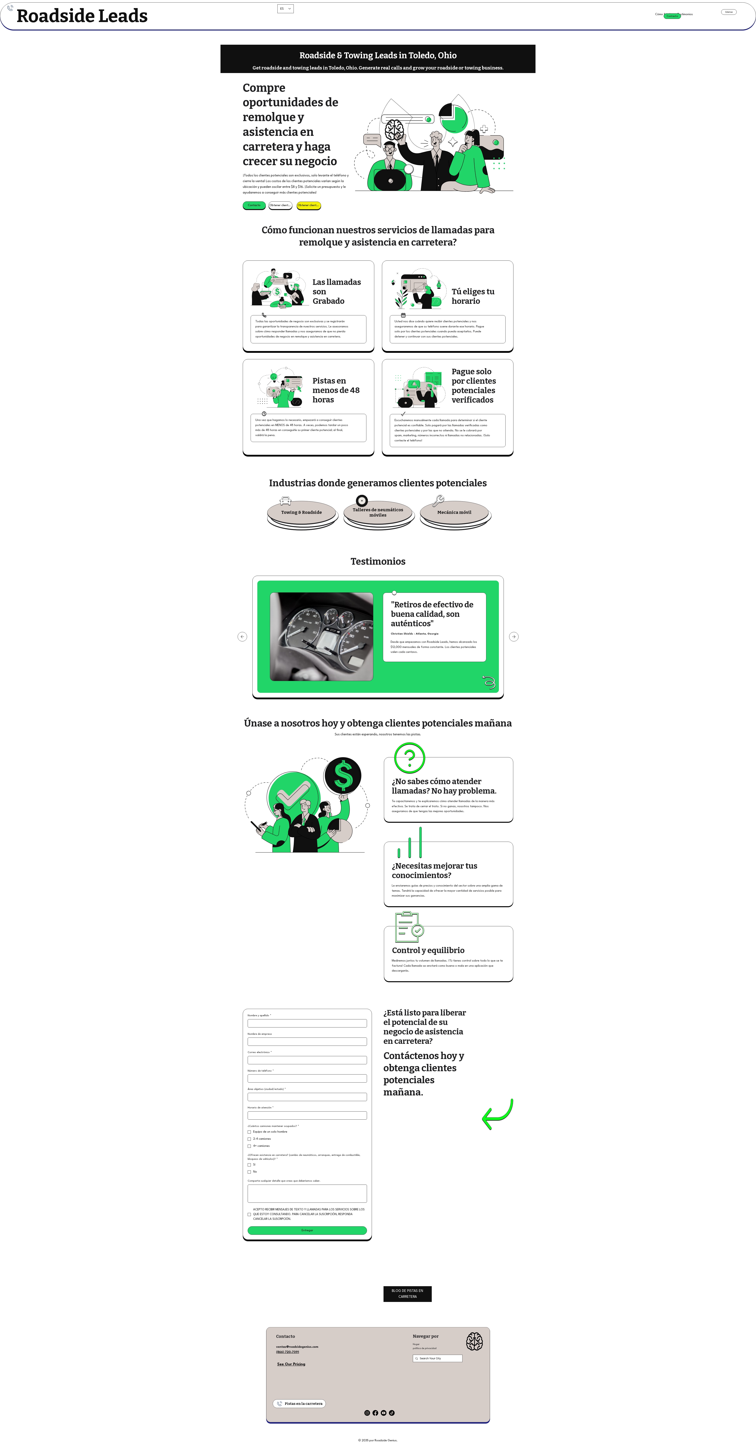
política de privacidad (424, 1348)
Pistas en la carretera (303, 1403)
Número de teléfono (261, 1071)
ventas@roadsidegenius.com (297, 1346)
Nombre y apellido (259, 1015)
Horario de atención (261, 1107)
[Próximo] (514, 636)
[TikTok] (392, 1413)
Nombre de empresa (260, 1034)
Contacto (285, 1336)
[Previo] (242, 636)
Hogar (416, 1344)
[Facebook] (375, 1413)
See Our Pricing (291, 1364)
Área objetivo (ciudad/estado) (267, 1089)
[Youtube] (383, 1413)
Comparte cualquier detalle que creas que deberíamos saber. (284, 1181)
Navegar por (426, 1336)
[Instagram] (367, 1413)
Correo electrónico (260, 1052)
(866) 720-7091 (287, 1352)
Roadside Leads (82, 16)
